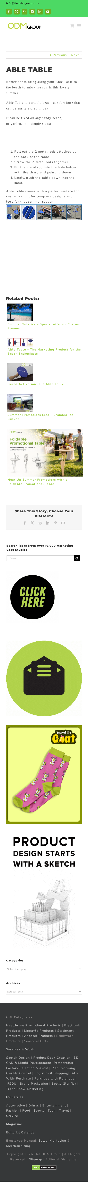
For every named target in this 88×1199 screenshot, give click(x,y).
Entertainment (54, 1105)
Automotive (15, 1105)
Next (75, 55)
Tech (51, 1111)
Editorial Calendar (21, 1132)
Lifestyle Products (39, 1031)
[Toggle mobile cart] (72, 25)
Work (29, 1049)
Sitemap (35, 1159)
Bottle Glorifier (63, 1084)
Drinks (33, 1105)
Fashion (12, 1111)
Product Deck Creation (52, 1058)
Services (13, 1049)
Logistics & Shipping (51, 1073)
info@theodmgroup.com (22, 3)
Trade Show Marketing (25, 1089)
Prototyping (63, 1063)
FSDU (12, 1084)
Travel (64, 1111)
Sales (43, 1141)
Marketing (58, 1141)
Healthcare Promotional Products (33, 1025)
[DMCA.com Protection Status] (44, 1168)
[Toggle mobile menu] (79, 25)
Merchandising (18, 1146)
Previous (60, 55)
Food (26, 1111)
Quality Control (18, 1073)
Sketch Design (18, 1058)
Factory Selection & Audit (27, 1068)
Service (12, 1116)
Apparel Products (38, 1036)
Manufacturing (64, 1068)
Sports (39, 1111)
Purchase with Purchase (54, 1078)
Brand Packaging (34, 1084)
